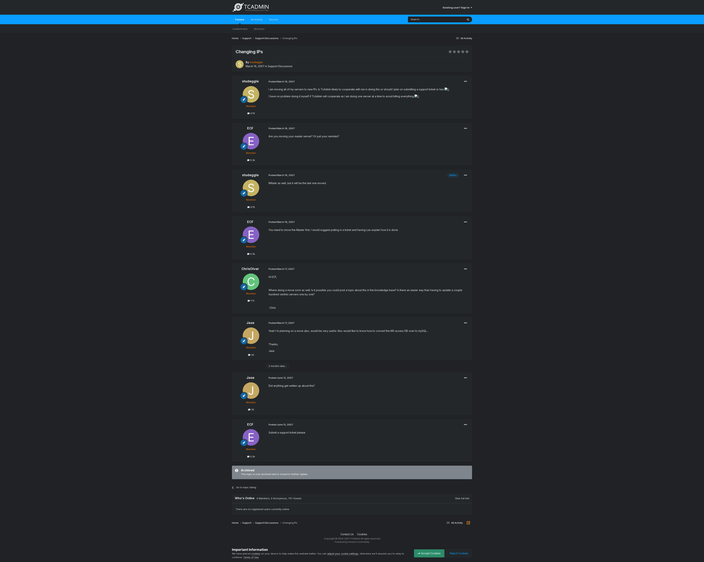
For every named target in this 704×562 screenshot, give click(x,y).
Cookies (362, 534)
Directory (259, 28)
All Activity (257, 19)
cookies (255, 553)
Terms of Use (251, 557)
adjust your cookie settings (342, 553)
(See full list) (462, 498)
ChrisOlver (250, 269)
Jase (250, 323)
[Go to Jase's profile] (251, 335)
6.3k (252, 160)
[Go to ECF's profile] (251, 141)
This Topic (453, 19)
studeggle (250, 81)
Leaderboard (239, 28)
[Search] (468, 19)
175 (252, 300)
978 (252, 113)
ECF (250, 128)
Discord (273, 19)
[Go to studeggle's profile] (240, 64)
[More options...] (465, 81)
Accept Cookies (430, 553)
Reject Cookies (458, 553)
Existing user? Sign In (457, 7)
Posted (282, 81)
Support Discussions (280, 66)
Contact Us (347, 534)
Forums (239, 19)
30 (252, 354)
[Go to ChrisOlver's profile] (251, 281)
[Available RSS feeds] (468, 522)
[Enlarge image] (447, 89)
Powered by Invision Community (352, 542)
